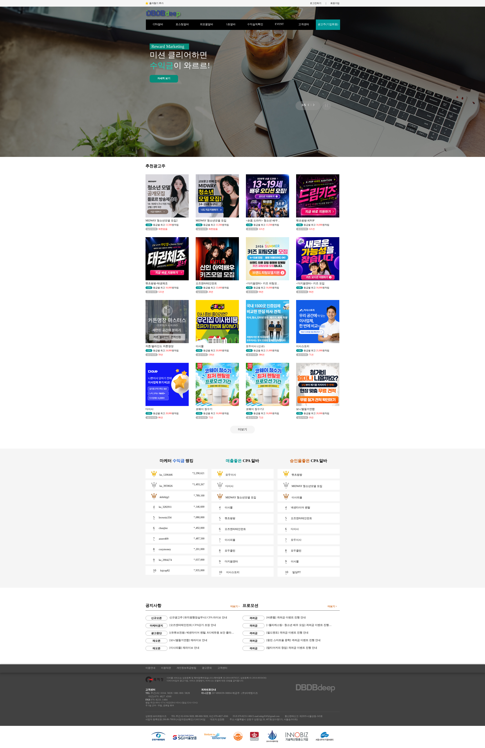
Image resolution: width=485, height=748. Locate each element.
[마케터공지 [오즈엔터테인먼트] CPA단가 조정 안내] (194, 619)
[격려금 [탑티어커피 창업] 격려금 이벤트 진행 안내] (291, 642)
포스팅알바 (182, 24)
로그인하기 (315, 3)
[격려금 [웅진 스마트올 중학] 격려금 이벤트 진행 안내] (291, 634)
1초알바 (230, 24)
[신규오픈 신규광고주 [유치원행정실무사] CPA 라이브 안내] (194, 612)
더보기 (242, 429)
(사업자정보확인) (184, 719)
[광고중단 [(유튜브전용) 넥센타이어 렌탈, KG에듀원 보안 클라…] (194, 627)
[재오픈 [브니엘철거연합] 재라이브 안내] (194, 634)
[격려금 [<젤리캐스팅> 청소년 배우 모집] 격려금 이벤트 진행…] (291, 619)
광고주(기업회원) (328, 24)
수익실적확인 (255, 24)
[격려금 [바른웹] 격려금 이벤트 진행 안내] (291, 612)
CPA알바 (158, 24)
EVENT (279, 24)
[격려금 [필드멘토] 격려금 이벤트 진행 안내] (291, 627)
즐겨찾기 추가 (156, 3)
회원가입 (335, 3)
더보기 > (235, 606)
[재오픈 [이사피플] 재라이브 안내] (194, 642)
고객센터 (303, 24)
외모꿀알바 (206, 24)
